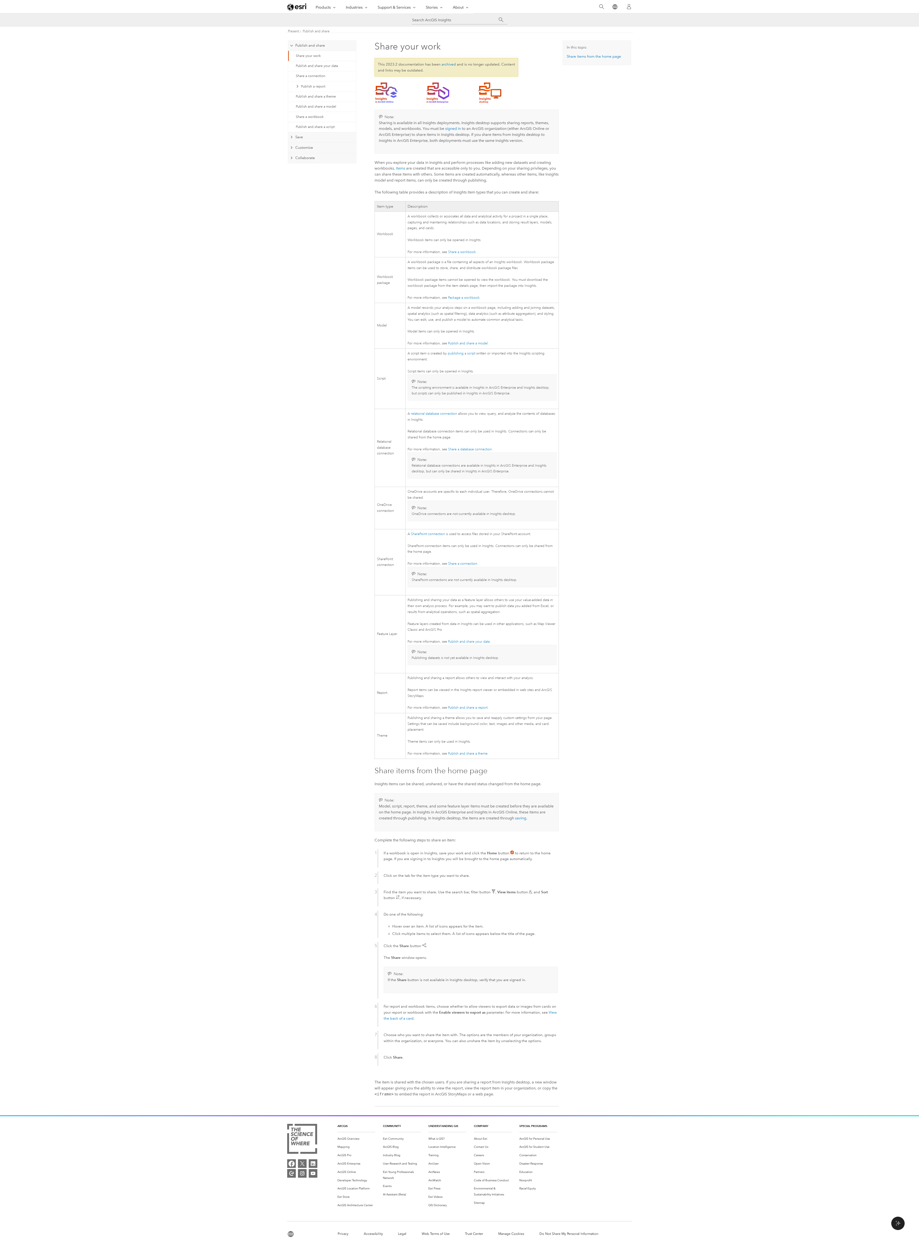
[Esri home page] (297, 7)
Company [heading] (481, 1126)
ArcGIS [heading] (342, 1126)
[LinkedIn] (313, 1163)
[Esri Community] (291, 1173)
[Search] (601, 6)
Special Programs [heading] (533, 1126)
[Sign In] (629, 6)
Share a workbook (310, 117)
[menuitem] (356, 1139)
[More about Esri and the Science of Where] (302, 1140)
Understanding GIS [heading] (443, 1126)
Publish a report (313, 86)
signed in (453, 128)
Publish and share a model (316, 107)
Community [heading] (392, 1126)
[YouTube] (313, 1173)
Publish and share (316, 31)
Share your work (308, 56)
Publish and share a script (315, 127)
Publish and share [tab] (310, 45)
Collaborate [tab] (305, 158)
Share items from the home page (594, 56)
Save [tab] (299, 137)
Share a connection (310, 76)
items (400, 168)
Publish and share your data (317, 66)
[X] (302, 1163)
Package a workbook (464, 298)
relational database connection (434, 414)
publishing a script (461, 353)
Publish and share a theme (316, 96)
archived (449, 64)
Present (293, 31)
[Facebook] (291, 1163)
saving (520, 818)
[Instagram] (302, 1173)
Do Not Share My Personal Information (568, 1234)
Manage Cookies (511, 1234)
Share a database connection (470, 449)
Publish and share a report (468, 708)
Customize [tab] (304, 147)
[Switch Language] (614, 6)
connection (428, 534)
